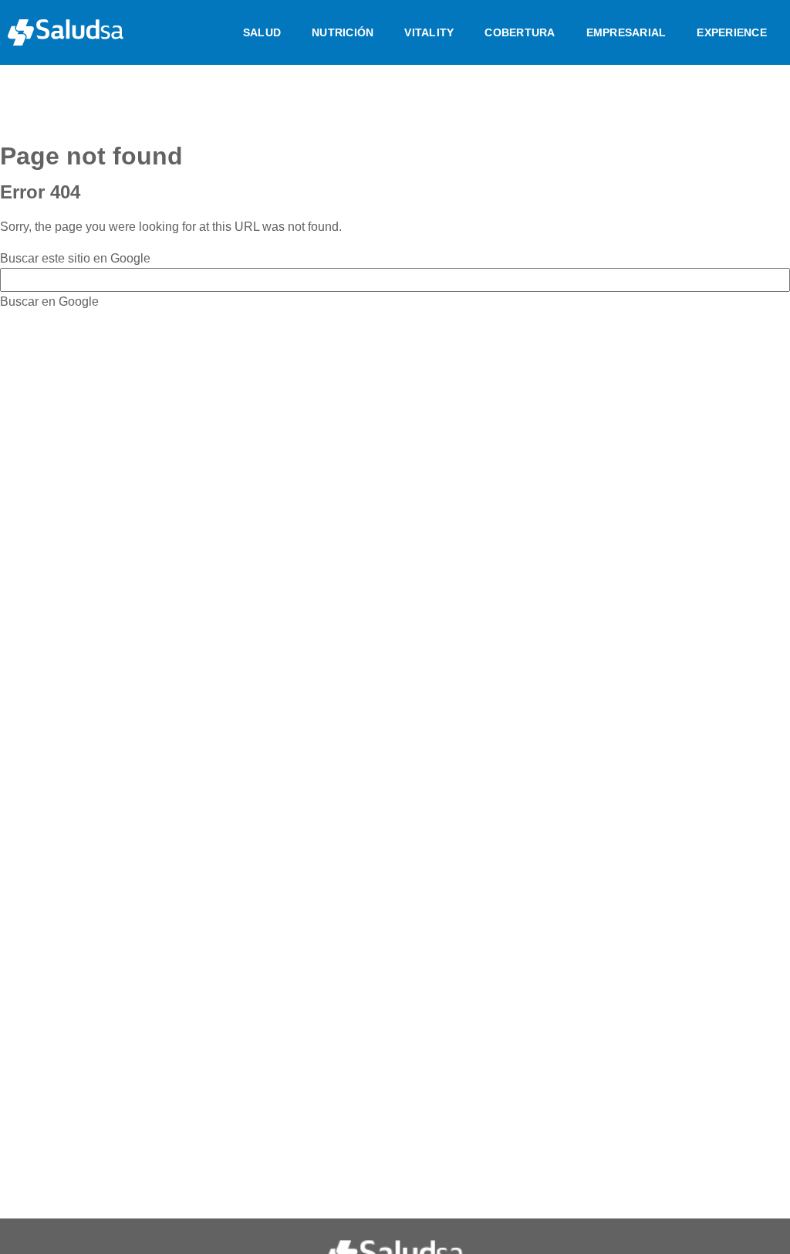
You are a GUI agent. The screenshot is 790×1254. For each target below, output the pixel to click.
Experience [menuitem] (732, 32)
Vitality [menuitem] (429, 32)
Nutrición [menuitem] (342, 32)
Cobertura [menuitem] (519, 32)
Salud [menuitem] (262, 32)
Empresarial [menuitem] (626, 32)
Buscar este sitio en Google (75, 258)
